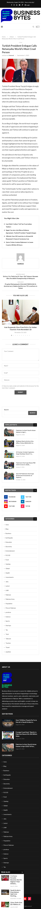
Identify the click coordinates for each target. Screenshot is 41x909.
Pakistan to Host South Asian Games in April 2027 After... (26, 745)
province (8, 612)
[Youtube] (19, 5)
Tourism (8, 643)
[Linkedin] (16, 5)
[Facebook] (11, 5)
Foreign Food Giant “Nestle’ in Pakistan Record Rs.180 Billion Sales (26, 734)
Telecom (8, 638)
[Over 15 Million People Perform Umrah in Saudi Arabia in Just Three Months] (8, 723)
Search (6, 409)
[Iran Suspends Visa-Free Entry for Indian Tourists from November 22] (20, 312)
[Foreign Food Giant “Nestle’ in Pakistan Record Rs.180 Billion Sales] (8, 735)
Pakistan (8, 595)
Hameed (11, 55)
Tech (7, 634)
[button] (3, 317)
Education (9, 542)
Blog (7, 529)
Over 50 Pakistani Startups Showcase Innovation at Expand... (25, 475)
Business (8, 533)
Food (7, 560)
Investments (10, 577)
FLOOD (8, 555)
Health (8, 573)
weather (8, 652)
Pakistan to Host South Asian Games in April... (26, 431)
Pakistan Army (10, 599)
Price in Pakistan (11, 608)
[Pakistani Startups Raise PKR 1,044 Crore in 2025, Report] (9, 465)
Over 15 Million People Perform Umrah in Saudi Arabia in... (26, 721)
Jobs (7, 581)
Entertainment (10, 551)
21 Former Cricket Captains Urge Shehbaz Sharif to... (25, 453)
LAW (7, 590)
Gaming (8, 564)
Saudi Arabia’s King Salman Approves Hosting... (15, 893)
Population (9, 603)
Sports (8, 621)
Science (8, 617)
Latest (8, 586)
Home (3, 37)
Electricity (9, 546)
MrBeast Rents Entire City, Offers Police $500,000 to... (25, 442)
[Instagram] (14, 5)
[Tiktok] (22, 5)
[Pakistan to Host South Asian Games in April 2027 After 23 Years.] (9, 433)
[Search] (33, 27)
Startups (8, 625)
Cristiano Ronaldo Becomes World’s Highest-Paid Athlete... (16, 880)
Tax (7, 630)
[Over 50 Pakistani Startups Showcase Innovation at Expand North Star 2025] (9, 476)
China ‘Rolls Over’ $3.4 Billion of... (16, 903)
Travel (7, 647)
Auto (7, 524)
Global (12, 37)
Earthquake (9, 538)
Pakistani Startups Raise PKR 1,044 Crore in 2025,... (25, 463)
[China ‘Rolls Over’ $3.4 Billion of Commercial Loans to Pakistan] (5, 904)
